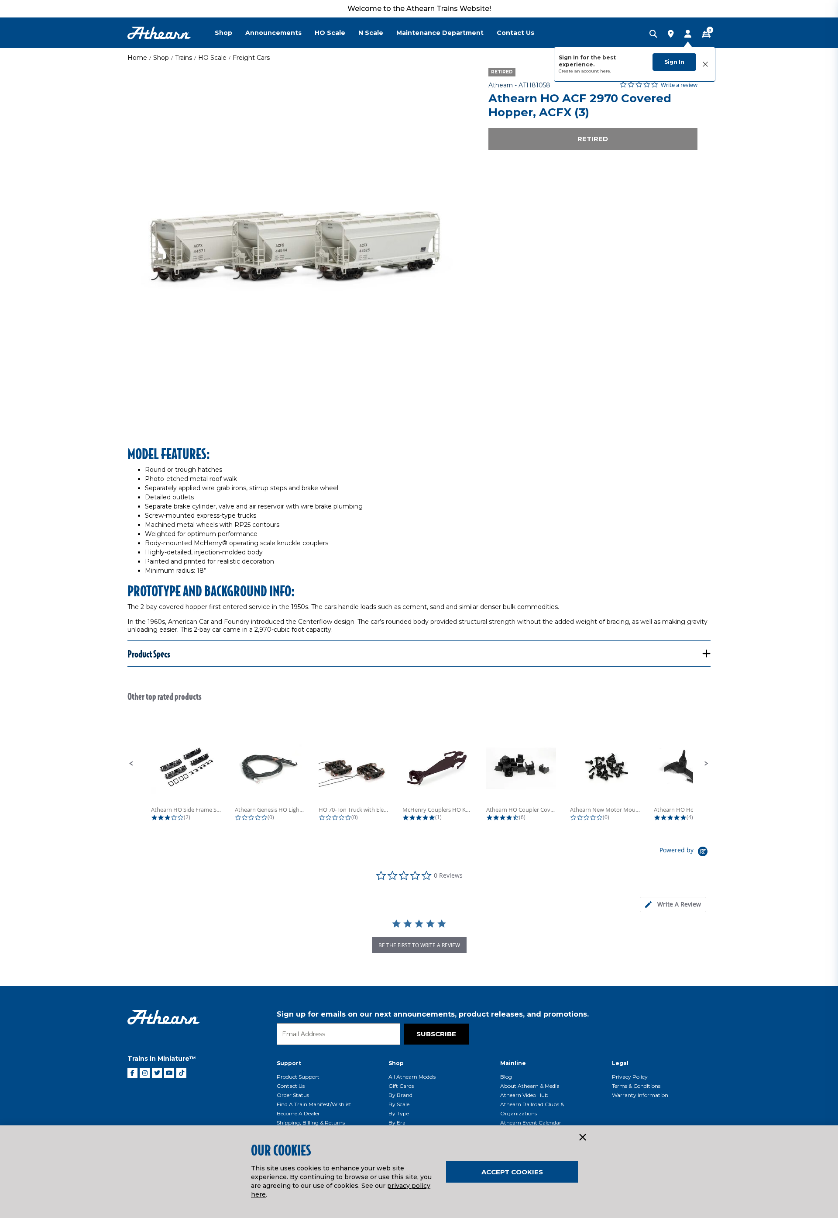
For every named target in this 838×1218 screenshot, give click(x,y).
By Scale (398, 1104)
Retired (592, 139)
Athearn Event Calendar (530, 1122)
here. (605, 71)
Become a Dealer (298, 1113)
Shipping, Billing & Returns (311, 1122)
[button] (131, 764)
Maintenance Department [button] (440, 32)
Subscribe (436, 1034)
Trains (183, 58)
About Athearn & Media (530, 1086)
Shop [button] (223, 32)
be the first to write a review (419, 945)
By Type (398, 1113)
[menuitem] (230, 32)
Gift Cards (401, 1086)
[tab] (673, 904)
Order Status (293, 1095)
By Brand (400, 1095)
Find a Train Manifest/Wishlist (314, 1104)
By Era (396, 1122)
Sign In (674, 62)
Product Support (298, 1076)
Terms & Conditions (636, 1086)
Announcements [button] (273, 32)
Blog (506, 1076)
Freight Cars (251, 58)
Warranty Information (640, 1095)
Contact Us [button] (515, 32)
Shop (161, 58)
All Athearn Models (412, 1076)
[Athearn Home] (159, 33)
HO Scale (212, 58)
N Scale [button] (370, 32)
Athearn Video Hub (524, 1095)
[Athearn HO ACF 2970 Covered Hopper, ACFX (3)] (298, 238)
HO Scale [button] (330, 32)
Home (137, 58)
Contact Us (291, 1086)
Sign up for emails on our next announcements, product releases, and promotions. (433, 1014)
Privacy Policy (630, 1076)
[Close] (582, 1137)
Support (289, 1063)
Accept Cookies (512, 1172)
